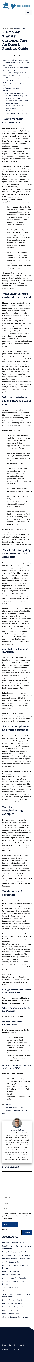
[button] (22, 12)
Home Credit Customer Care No (15, 1252)
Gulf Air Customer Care (14, 1108)
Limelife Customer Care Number (15, 1300)
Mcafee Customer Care (11, 1275)
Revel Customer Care (10, 1310)
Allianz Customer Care (11, 1291)
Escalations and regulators (13, 93)
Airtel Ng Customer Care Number (15, 1317)
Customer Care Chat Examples (14, 1278)
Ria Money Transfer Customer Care (16, 1259)
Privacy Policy (7, 1345)
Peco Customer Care (10, 1314)
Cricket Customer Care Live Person (16, 1255)
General (8, 1104)
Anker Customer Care (10, 1271)
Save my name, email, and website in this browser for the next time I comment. (17, 1215)
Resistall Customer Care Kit (13, 1243)
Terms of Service (19, 1345)
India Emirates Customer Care (14, 1303)
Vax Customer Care (10, 1287)
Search (5, 1229)
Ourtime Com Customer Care (13, 1307)
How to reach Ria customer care (15, 60)
